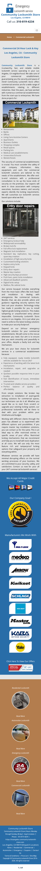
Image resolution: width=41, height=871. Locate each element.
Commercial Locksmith (21, 785)
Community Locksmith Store (17, 65)
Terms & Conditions (12, 856)
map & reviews (29, 834)
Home (9, 37)
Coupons (27, 850)
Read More (20, 716)
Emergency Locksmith (20, 753)
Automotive (7, 850)
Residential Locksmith (20, 688)
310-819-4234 (25, 21)
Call (21, 868)
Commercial (28, 848)
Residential (18, 848)
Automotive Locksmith (20, 720)
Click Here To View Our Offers (20, 661)
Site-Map (33, 856)
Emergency (18, 850)
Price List (24, 856)
